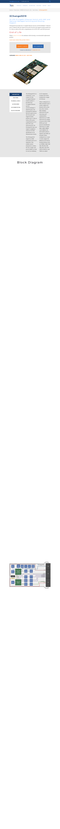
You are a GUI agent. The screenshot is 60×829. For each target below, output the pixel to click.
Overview (16, 10)
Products (19, 5)
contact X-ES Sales (17, 35)
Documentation (15, 107)
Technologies (32, 5)
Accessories (15, 104)
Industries (39, 5)
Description (15, 94)
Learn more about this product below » (19, 40)
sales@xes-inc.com (14, 1)
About (49, 5)
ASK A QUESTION (38, 46)
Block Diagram (15, 110)
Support (44, 5)
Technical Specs (15, 100)
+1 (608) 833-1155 (25, 1)
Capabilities (25, 5)
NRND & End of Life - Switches (29, 10)
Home (11, 10)
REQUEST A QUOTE (22, 46)
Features (15, 97)
